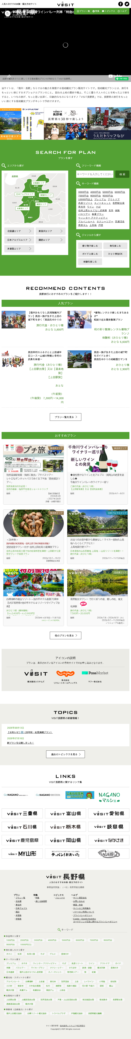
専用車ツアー (73, 972)
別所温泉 (65, 981)
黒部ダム (83, 225)
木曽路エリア (22, 208)
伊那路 (18, 919)
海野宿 (58, 986)
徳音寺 (20, 986)
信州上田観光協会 (14, 1013)
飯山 (111, 986)
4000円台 (95, 192)
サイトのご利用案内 (81, 908)
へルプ (123, 11)
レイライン (89, 981)
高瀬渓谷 (120, 221)
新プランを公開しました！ (20, 742)
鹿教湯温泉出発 (13, 1004)
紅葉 (94, 972)
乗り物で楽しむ (90, 245)
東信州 (18, 905)
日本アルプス (21, 908)
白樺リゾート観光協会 (36, 1013)
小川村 (9, 986)
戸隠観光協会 (77, 1013)
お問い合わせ (79, 901)
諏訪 (17, 912)
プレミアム (100, 199)
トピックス (110, 11)
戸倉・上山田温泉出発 (67, 999)
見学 (111, 210)
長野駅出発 (119, 203)
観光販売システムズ (68, 1026)
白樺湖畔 (29, 981)
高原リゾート (85, 203)
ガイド (118, 963)
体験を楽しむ (90, 261)
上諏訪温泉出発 (28, 999)
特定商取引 (80, 1026)
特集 (97, 11)
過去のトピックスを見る (64, 754)
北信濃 (18, 901)
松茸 (20, 954)
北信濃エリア (38, 183)
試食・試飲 (87, 967)
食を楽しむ (115, 245)
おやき (24, 963)
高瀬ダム (23, 990)
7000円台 (83, 195)
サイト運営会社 (80, 898)
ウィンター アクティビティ (93, 218)
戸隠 (100, 225)
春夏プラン (98, 214)
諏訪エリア (41, 204)
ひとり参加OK (115, 253)
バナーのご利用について (83, 912)
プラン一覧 (85, 11)
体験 (117, 210)
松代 (48, 986)
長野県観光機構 (95, 1013)
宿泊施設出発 (88, 999)
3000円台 (83, 192)
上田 (76, 981)
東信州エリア (46, 195)
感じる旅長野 (41, 901)
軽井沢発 (10, 990)
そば (98, 206)
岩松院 (113, 981)
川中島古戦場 (35, 986)
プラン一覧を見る (64, 417)
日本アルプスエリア (24, 194)
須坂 (102, 986)
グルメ (53, 954)
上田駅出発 (11, 999)
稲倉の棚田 (72, 986)
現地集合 (103, 999)
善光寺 (81, 206)
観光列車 (101, 967)
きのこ (9, 954)
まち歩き (73, 967)
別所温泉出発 (46, 999)
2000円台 (24, 940)
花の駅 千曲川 (88, 986)
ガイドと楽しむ (90, 253)
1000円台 (10, 940)
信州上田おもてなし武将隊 (92, 210)
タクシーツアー (105, 221)
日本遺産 (10, 972)
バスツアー (84, 214)
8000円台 (95, 195)
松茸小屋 (31, 954)
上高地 (93, 225)
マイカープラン (37, 967)
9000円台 (108, 195)
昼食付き (65, 954)
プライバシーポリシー (82, 915)
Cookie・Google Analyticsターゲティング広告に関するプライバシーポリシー (95, 920)
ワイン (90, 206)
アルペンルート (86, 221)
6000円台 (120, 192)
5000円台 (108, 192)
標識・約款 (78, 905)
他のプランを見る (64, 635)
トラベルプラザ (59, 1013)
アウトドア (114, 199)
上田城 (41, 981)
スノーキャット (102, 203)
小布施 (102, 981)
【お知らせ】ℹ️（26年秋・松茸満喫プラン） (30, 732)
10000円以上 (85, 199)
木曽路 (18, 915)
